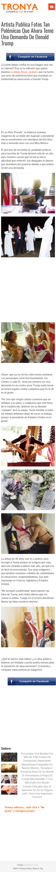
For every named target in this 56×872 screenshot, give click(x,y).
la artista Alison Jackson (24, 72)
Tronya (20, 865)
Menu (51, 6)
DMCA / (16, 868)
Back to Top (38, 868)
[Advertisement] (28, 106)
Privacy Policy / (26, 868)
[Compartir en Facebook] (30, 57)
